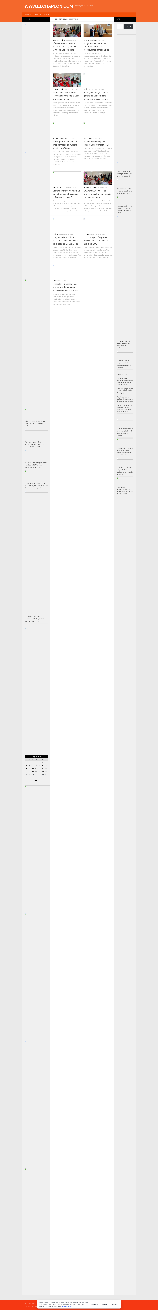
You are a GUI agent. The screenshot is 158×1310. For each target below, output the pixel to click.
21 (39, 771)
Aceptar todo (94, 1304)
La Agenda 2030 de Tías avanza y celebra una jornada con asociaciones (97, 194)
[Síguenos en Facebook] (41, 19)
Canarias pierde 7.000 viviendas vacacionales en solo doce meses (124, 191)
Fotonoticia (88, 187)
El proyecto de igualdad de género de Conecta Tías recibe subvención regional (96, 95)
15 (43, 769)
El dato (86, 40)
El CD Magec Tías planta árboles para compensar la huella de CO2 (96, 240)
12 (33, 769)
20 (36, 771)
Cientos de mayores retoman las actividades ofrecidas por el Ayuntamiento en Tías (66, 194)
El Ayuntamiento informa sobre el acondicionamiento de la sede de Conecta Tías (65, 240)
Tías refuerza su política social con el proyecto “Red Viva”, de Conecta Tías (65, 46)
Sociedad (28, 14)
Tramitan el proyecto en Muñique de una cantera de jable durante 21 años (35, 444)
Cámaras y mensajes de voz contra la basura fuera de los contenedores (35, 423)
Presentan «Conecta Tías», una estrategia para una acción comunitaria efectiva (65, 287)
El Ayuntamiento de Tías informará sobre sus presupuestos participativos (96, 46)
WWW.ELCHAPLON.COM (49, 6)
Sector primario (59, 138)
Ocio (61, 187)
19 (33, 771)
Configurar (115, 1304)
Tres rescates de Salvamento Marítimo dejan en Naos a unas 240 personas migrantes (36, 485)
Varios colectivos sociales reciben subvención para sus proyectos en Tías (66, 95)
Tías (92, 89)
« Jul (35, 780)
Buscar (129, 26)
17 (26, 771)
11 (29, 769)
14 (39, 769)
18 (29, 771)
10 (26, 769)
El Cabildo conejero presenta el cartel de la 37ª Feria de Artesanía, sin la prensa (36, 465)
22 (43, 771)
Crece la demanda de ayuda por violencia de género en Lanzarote (124, 174)
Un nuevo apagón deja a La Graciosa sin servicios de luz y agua (125, 391)
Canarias (46, 14)
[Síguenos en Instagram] (47, 19)
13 (36, 769)
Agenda (38, 14)
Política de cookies (66, 1306)
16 (46, 769)
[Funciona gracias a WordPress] (33, 1306)
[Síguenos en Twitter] (44, 19)
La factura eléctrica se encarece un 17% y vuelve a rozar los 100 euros (35, 619)
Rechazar (104, 1304)
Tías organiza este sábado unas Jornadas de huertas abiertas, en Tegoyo (65, 144)
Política (63, 40)
